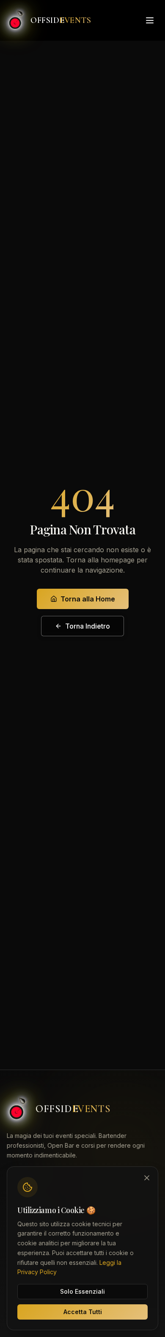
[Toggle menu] (149, 20)
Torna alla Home (87, 599)
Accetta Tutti (82, 1311)
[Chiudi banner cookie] (147, 1178)
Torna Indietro (87, 626)
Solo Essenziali (82, 1291)
